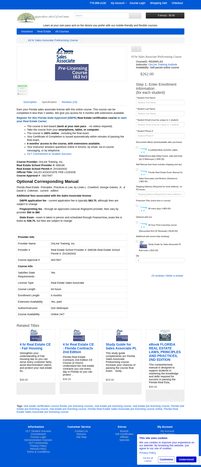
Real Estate (44, 31)
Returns (81, 434)
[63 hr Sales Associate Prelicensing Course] (72, 63)
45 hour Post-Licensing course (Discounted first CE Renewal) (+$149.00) (158, 228)
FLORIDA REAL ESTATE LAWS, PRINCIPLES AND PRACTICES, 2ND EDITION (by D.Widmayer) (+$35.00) (160, 154)
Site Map (81, 437)
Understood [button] (186, 459)
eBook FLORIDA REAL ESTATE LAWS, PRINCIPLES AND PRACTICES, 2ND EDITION (165, 352)
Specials (124, 439)
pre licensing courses (80, 406)
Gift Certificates (124, 434)
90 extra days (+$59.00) (159, 208)
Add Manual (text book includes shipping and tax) (159, 164)
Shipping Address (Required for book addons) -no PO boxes (159, 188)
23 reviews (157, 275)
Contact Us (81, 431)
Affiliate (124, 437)
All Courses (62, 31)
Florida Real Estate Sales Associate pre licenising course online (125, 408)
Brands (124, 431)
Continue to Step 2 (160, 269)
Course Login (38, 437)
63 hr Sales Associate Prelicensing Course (53, 40)
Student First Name (146, 98)
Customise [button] (166, 459)
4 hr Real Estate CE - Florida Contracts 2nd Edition (78, 348)
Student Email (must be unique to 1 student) (157, 120)
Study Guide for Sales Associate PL (121, 346)
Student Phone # (145, 131)
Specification (49, 102)
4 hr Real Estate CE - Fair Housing (35, 346)
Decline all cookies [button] (148, 459)
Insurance (27, 31)
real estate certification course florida (45, 406)
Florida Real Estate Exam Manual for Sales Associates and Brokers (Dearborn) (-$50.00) (161, 177)
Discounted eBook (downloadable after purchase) (159, 142)
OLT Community (38, 442)
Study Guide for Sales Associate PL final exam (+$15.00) (160, 247)
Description (30, 102)
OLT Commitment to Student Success (49, 153)
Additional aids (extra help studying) (152, 236)
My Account (167, 431)
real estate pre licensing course (113, 406)
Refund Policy (38, 448)
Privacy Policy (38, 445)
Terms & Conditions (38, 451)
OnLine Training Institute (162, 64)
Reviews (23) (69, 102)
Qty (137, 255)
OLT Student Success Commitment (38, 433)
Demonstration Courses (38, 439)
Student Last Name (146, 109)
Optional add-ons (144, 217)
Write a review (174, 275)
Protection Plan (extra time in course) (153, 200)
